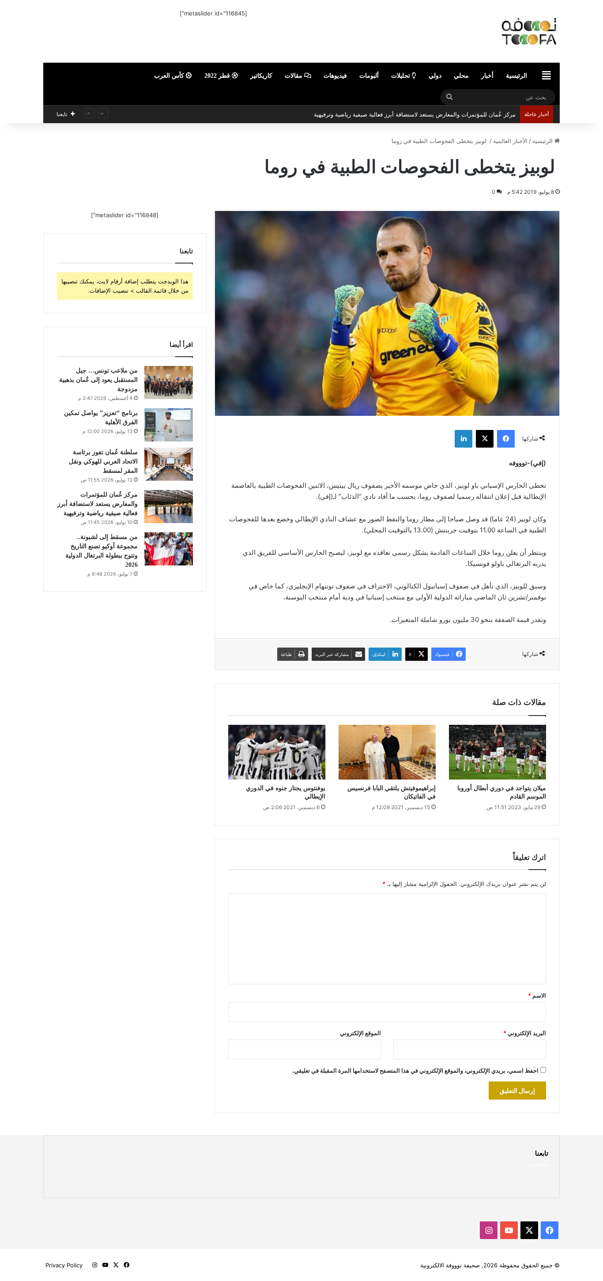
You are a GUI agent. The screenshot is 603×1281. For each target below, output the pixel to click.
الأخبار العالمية (510, 140)
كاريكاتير (261, 75)
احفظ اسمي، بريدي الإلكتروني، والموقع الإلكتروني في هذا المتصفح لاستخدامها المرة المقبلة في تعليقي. (415, 1070)
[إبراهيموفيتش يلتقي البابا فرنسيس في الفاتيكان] (387, 752)
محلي (461, 75)
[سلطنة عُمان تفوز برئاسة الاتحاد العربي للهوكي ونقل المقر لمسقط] (168, 464)
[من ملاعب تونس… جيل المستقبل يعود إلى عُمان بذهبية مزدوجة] (168, 382)
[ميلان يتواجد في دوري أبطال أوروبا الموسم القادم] (497, 752)
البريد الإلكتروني (524, 1032)
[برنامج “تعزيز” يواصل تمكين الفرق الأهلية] (168, 424)
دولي (435, 75)
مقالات (294, 75)
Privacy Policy (64, 1265)
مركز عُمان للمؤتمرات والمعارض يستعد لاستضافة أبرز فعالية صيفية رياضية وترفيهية (415, 106)
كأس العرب (170, 75)
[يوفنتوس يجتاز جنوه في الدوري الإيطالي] (276, 752)
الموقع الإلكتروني (360, 1032)
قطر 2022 (218, 75)
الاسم (537, 995)
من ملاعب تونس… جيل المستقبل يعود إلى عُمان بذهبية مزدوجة (98, 379)
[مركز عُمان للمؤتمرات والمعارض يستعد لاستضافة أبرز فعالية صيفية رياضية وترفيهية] (168, 506)
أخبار (487, 75)
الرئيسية (516, 75)
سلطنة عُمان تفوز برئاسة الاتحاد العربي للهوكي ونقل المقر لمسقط (103, 461)
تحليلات (401, 75)
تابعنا (541, 1153)
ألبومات (369, 75)
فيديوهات (335, 75)
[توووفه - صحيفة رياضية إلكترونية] (478, 31)
